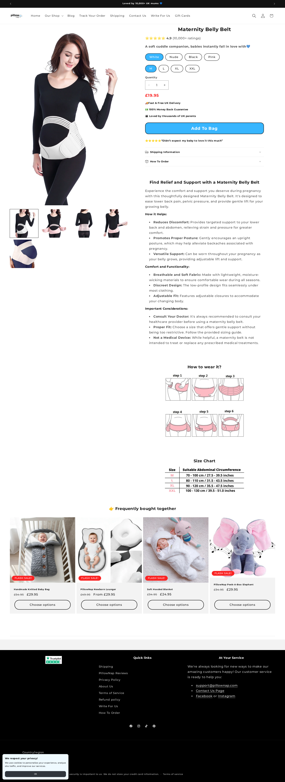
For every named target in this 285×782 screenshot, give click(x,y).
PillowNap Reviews (113, 673)
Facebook (204, 696)
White (154, 57)
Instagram (226, 696)
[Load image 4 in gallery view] (115, 223)
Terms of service (173, 774)
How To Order (109, 712)
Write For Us (108, 706)
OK (35, 774)
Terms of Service (111, 693)
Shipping (106, 666)
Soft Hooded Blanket (160, 589)
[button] (54, 16)
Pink (212, 57)
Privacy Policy (110, 679)
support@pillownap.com (217, 685)
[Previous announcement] (10, 4)
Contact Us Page (210, 691)
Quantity (151, 77)
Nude (174, 57)
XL (177, 68)
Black (193, 57)
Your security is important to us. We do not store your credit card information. (111, 774)
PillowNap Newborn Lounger (98, 589)
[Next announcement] (274, 4)
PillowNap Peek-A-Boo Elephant (233, 584)
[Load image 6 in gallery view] (24, 254)
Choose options (42, 604)
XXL (192, 68)
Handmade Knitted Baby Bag (32, 589)
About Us (106, 686)
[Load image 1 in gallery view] (24, 223)
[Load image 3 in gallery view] (85, 223)
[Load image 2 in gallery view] (54, 223)
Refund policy (109, 699)
